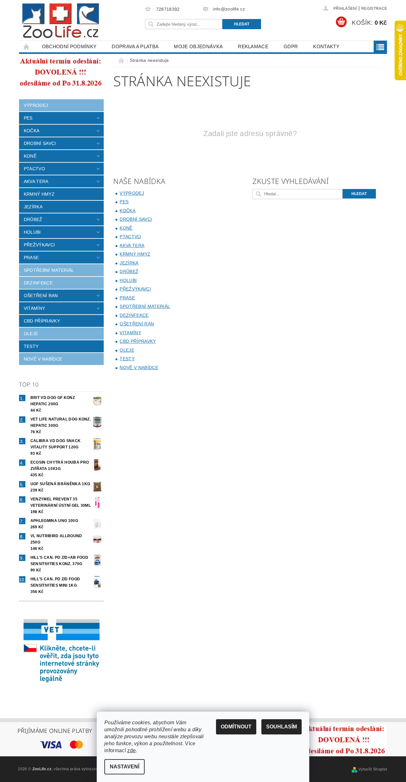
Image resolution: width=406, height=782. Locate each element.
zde (131, 750)
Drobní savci (40, 143)
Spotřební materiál (49, 270)
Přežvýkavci (39, 244)
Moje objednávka (198, 46)
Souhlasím (281, 726)
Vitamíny (34, 308)
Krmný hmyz (39, 194)
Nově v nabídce (43, 359)
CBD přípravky (42, 320)
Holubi (32, 232)
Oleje (31, 333)
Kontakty (326, 46)
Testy (31, 346)
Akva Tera (36, 181)
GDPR (291, 46)
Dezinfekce (38, 282)
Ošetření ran (41, 295)
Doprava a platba (135, 46)
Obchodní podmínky (69, 46)
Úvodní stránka (26, 46)
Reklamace (253, 46)
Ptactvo (34, 168)
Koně (30, 156)
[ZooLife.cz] (60, 20)
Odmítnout (236, 726)
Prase (31, 257)
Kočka (32, 130)
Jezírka (33, 206)
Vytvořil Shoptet (372, 769)
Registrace (374, 8)
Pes (28, 118)
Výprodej (36, 105)
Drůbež (33, 219)
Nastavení (124, 766)
